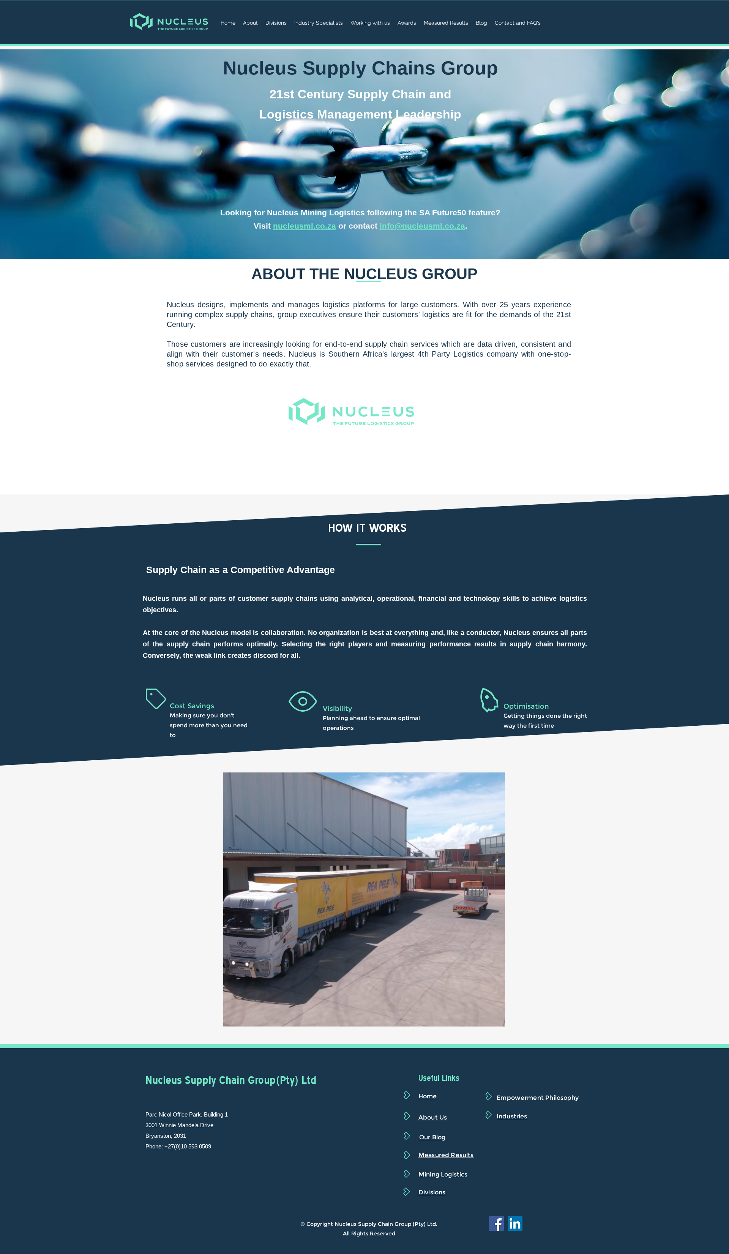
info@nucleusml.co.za (422, 225)
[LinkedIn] (515, 1223)
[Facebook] (496, 1223)
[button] (495, 1018)
